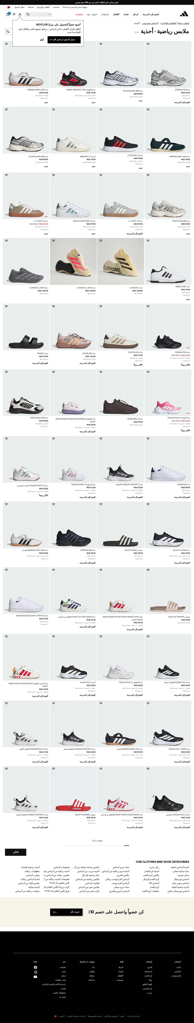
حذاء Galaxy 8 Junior (181, 550)
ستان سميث (183, 875)
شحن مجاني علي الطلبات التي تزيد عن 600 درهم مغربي (96, 2)
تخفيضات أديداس (61, 867)
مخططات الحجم (59, 993)
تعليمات (63, 967)
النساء (120, 972)
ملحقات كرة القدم (150, 891)
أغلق (42, 40)
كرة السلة (148, 972)
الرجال (120, 967)
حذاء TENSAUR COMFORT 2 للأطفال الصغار (79, 749)
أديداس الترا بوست (120, 883)
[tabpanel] (97, 451)
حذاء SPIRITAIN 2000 (182, 90)
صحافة (92, 976)
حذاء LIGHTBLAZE (88, 353)
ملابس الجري (123, 875)
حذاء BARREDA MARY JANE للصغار (35, 550)
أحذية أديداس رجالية (30, 879)
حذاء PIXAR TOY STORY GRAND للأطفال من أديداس (76, 617)
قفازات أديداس (92, 883)
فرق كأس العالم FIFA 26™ (56, 891)
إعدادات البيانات (133, 1016)
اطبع (122, 1016)
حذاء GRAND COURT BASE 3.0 (84, 221)
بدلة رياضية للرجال (90, 875)
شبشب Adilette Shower (85, 815)
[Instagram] (35, 972)
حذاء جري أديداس (121, 867)
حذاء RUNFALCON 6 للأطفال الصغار (177, 682)
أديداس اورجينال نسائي (178, 891)
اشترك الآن (74, 912)
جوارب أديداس (33, 875)
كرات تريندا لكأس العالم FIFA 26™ (55, 887)
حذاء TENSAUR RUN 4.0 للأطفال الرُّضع (34, 749)
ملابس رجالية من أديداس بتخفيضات (55, 875)
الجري (149, 967)
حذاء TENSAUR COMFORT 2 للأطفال (129, 485)
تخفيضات (119, 980)
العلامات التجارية (168, 23)
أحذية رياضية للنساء (30, 867)
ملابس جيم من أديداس (88, 887)
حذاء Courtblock (135, 352)
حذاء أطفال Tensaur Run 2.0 (178, 418)
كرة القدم (154, 887)
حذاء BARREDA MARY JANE (38, 90)
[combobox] (38, 14)
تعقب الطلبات (60, 980)
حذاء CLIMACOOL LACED (86, 288)
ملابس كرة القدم (151, 875)
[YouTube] (35, 977)
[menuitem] (150, 14)
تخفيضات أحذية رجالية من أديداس (55, 879)
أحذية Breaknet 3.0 (87, 157)
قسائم (63, 989)
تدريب (149, 993)
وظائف (92, 972)
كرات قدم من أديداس (89, 891)
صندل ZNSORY (42, 353)
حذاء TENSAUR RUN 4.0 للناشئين (178, 815)
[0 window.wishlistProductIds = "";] (14, 14)
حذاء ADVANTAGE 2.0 (135, 419)
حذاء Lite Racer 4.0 (135, 155)
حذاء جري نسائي (121, 887)
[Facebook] (35, 967)
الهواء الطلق (147, 984)
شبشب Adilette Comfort (179, 617)
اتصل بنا (63, 997)
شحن (64, 972)
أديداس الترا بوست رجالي (117, 879)
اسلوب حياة (183, 23)
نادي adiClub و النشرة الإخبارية (54, 984)
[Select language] (8, 7)
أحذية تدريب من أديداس (88, 871)
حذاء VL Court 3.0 (136, 221)
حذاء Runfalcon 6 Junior (179, 749)
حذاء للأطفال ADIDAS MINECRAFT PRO (80, 90)
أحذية (136, 23)
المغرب (61, 1016)
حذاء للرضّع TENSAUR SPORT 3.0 (83, 485)
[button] (150, 14)
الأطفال (120, 976)
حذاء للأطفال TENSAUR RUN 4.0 (131, 682)
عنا (93, 967)
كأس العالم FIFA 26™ (59, 883)
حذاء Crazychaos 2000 (181, 221)
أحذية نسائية (34, 887)
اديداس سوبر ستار (180, 883)
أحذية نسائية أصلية (180, 887)
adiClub (91, 980)
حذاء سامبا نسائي (181, 871)
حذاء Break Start (183, 287)
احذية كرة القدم (152, 871)
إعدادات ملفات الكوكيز (76, 1016)
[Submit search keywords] (28, 14)
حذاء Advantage (183, 485)
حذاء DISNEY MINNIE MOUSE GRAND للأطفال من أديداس (122, 815)
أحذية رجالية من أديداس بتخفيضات (55, 871)
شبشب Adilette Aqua (134, 550)
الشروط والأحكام (111, 1016)
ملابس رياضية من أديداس (87, 879)
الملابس (177, 972)
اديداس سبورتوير (150, 23)
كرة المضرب (147, 989)
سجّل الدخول (19, 7)
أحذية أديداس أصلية (180, 867)
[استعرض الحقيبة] (8, 15)
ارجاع (63, 976)
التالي (15, 852)
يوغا (150, 980)
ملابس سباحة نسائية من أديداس (85, 867)
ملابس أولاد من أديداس (29, 883)
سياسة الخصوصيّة (95, 1016)
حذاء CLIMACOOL (136, 288)
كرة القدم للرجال (151, 879)
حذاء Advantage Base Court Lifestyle (32, 616)
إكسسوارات (176, 976)
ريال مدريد (154, 867)
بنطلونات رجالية (32, 871)
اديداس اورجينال (181, 879)
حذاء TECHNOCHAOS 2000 (133, 91)
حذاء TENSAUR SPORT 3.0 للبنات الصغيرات (32, 486)
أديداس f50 (154, 883)
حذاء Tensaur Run (182, 352)
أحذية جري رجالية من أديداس (115, 871)
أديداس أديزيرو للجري (119, 891)
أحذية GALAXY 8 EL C (87, 682)
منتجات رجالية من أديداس (27, 891)
